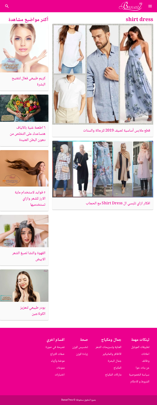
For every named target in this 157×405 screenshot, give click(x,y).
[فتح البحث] (150, 6)
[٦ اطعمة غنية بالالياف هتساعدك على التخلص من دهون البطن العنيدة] (24, 108)
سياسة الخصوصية (139, 374)
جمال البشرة (114, 361)
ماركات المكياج (113, 374)
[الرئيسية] (132, 6)
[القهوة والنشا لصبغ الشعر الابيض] (24, 231)
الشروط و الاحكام (139, 381)
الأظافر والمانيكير (112, 354)
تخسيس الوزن (80, 347)
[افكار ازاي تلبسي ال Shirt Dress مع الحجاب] (102, 169)
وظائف (145, 361)
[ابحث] (6, 6)
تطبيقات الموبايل (140, 347)
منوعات (60, 368)
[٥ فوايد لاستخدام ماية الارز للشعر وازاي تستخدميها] (24, 168)
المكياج (117, 368)
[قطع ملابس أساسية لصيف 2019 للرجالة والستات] (102, 74)
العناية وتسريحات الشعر (108, 347)
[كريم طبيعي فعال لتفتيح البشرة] (24, 48)
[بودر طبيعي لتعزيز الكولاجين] (24, 285)
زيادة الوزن (82, 354)
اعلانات (145, 354)
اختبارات (60, 374)
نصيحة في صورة (55, 347)
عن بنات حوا (142, 368)
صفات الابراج (57, 354)
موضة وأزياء (58, 361)
